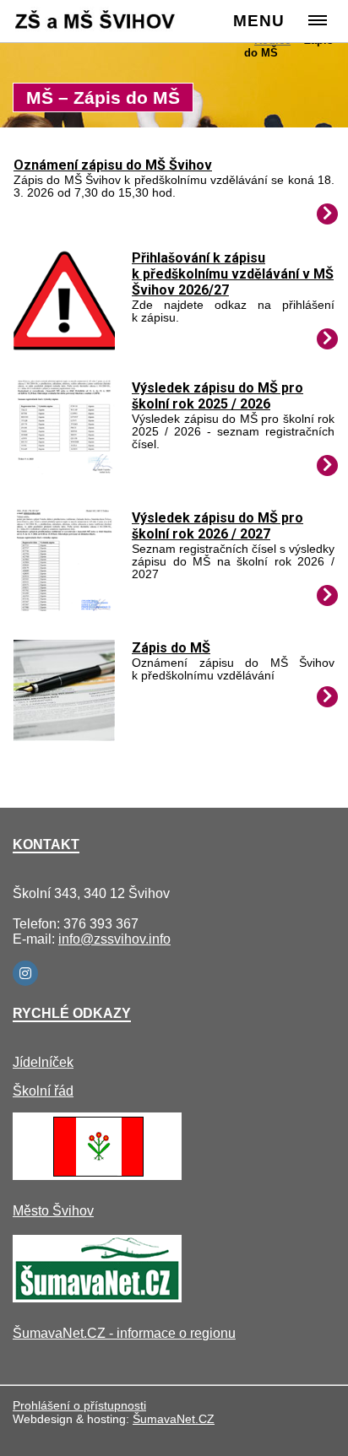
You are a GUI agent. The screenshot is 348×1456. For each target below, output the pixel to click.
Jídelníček (43, 1062)
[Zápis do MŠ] (64, 736)
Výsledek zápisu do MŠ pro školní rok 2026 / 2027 (217, 526)
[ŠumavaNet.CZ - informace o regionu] (97, 1298)
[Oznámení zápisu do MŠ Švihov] (327, 214)
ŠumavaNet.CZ (174, 1419)
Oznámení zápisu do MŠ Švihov (113, 165)
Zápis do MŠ (171, 648)
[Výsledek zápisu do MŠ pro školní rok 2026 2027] (64, 606)
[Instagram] (25, 973)
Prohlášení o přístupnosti (79, 1405)
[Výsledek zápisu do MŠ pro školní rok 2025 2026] (64, 476)
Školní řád (43, 1091)
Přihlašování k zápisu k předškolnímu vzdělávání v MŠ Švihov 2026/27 (233, 274)
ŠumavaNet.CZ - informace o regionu (124, 1333)
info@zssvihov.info (114, 939)
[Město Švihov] (97, 1175)
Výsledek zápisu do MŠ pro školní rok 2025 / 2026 (217, 396)
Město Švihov (53, 1211)
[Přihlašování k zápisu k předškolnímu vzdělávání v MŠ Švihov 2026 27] (64, 346)
